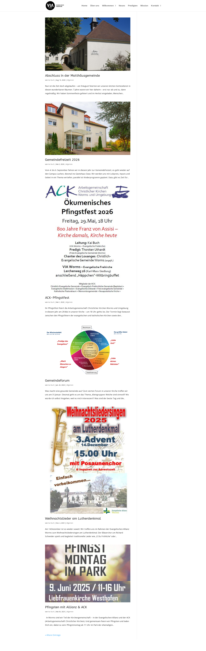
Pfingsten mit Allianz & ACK (66, 607)
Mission (144, 6)
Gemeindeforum (57, 380)
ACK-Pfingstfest (57, 298)
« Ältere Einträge (53, 635)
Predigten (133, 6)
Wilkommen (108, 6)
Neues (122, 6)
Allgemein (70, 80)
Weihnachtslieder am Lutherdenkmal (73, 518)
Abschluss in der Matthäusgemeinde (72, 76)
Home (84, 6)
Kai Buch (51, 80)
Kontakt (155, 6)
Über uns (94, 6)
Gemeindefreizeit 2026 (62, 160)
